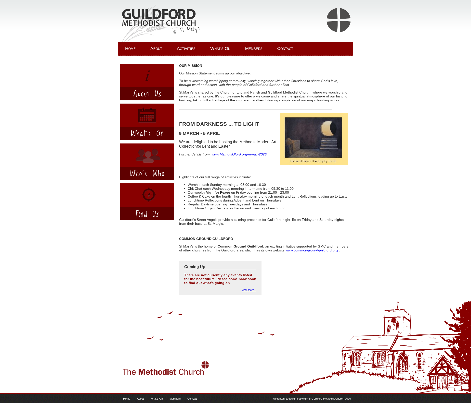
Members (253, 48)
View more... (249, 289)
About (156, 48)
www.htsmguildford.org (229, 154)
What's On (220, 48)
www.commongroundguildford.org (312, 250)
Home (130, 48)
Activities (186, 48)
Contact (285, 48)
